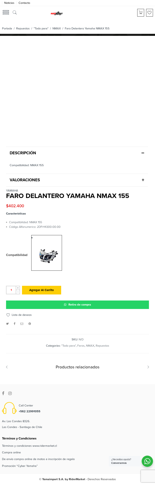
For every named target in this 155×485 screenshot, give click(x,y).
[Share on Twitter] (7, 323)
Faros (81, 345)
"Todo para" (41, 28)
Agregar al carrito (41, 290)
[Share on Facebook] (14, 323)
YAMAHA (12, 190)
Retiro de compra (79, 304)
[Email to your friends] (21, 323)
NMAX (56, 28)
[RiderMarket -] (57, 13)
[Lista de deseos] (149, 13)
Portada (7, 28)
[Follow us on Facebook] (3, 393)
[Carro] (140, 13)
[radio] (46, 252)
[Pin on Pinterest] (29, 323)
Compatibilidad (16, 255)
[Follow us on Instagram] (10, 393)
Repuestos (23, 28)
